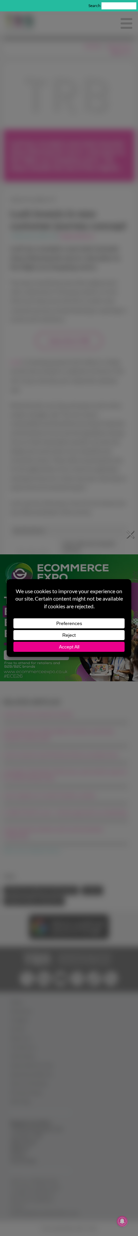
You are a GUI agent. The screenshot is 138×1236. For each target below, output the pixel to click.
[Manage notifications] (122, 1221)
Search (94, 5)
